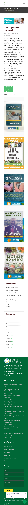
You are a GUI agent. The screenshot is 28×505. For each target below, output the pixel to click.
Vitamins (8, 347)
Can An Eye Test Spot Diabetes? (11, 300)
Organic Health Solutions (9, 10)
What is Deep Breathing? (12, 287)
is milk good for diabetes (8, 87)
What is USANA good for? (11, 416)
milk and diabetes (7, 91)
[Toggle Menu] (24, 4)
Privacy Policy (8, 446)
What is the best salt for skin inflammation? (12, 421)
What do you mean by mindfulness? (14, 411)
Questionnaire (8, 461)
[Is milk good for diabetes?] (14, 20)
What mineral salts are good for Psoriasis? (13, 427)
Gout (7, 329)
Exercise (8, 321)
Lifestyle (8, 338)
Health (7, 332)
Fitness (8, 324)
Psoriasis (8, 344)
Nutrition (8, 341)
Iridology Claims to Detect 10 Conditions (13, 296)
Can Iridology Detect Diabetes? (11, 305)
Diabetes (7, 35)
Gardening (8, 326)
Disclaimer (7, 452)
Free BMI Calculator (10, 458)
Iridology (8, 335)
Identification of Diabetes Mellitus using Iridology (14, 434)
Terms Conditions (9, 449)
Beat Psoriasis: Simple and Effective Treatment (12, 291)
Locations (7, 455)
